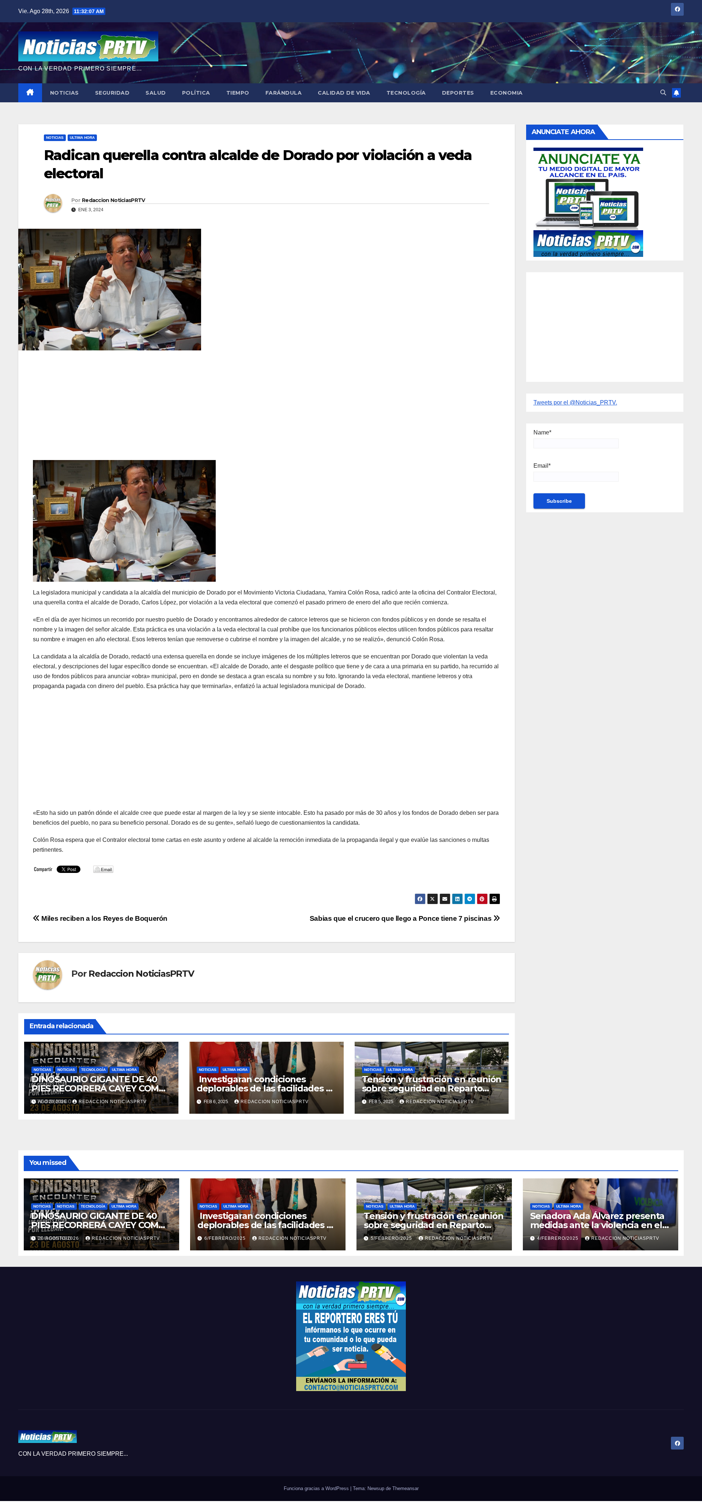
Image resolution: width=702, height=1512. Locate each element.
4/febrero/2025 (558, 1238)
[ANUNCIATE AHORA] (588, 201)
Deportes (458, 93)
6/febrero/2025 (225, 1238)
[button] (663, 93)
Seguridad (112, 93)
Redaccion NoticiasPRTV (113, 200)
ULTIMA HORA (82, 138)
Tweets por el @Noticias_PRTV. (575, 402)
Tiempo (237, 93)
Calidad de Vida (344, 93)
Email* (542, 466)
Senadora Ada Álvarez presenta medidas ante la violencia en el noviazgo (597, 1225)
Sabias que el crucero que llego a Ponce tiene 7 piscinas (401, 918)
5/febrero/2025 (392, 1238)
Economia (506, 93)
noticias (42, 1070)
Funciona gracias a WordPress (317, 1488)
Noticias (64, 93)
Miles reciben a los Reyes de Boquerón (103, 918)
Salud (156, 93)
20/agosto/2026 (59, 1238)
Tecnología (406, 93)
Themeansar (405, 1488)
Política (196, 93)
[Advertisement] (252, 409)
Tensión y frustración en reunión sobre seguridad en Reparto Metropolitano (432, 1088)
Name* (542, 432)
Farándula (283, 93)
